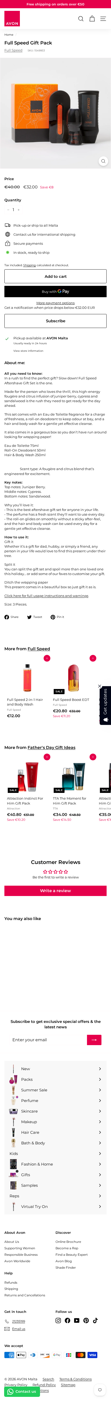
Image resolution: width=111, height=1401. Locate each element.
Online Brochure (68, 1242)
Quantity (12, 200)
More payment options (55, 303)
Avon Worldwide (17, 1261)
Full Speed (13, 50)
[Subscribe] (94, 1040)
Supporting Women (19, 1248)
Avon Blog (64, 1261)
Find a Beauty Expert (72, 1255)
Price (9, 179)
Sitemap (68, 1385)
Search (48, 1379)
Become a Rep (67, 1248)
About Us (11, 1242)
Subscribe (55, 320)
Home (8, 34)
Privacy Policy (15, 1385)
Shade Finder (66, 1267)
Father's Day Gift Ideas (51, 747)
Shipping (29, 265)
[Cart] (92, 18)
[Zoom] (103, 161)
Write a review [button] (55, 890)
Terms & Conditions (75, 1379)
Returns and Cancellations (24, 1295)
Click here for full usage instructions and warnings (46, 596)
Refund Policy (44, 1385)
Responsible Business (21, 1255)
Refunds (10, 1282)
